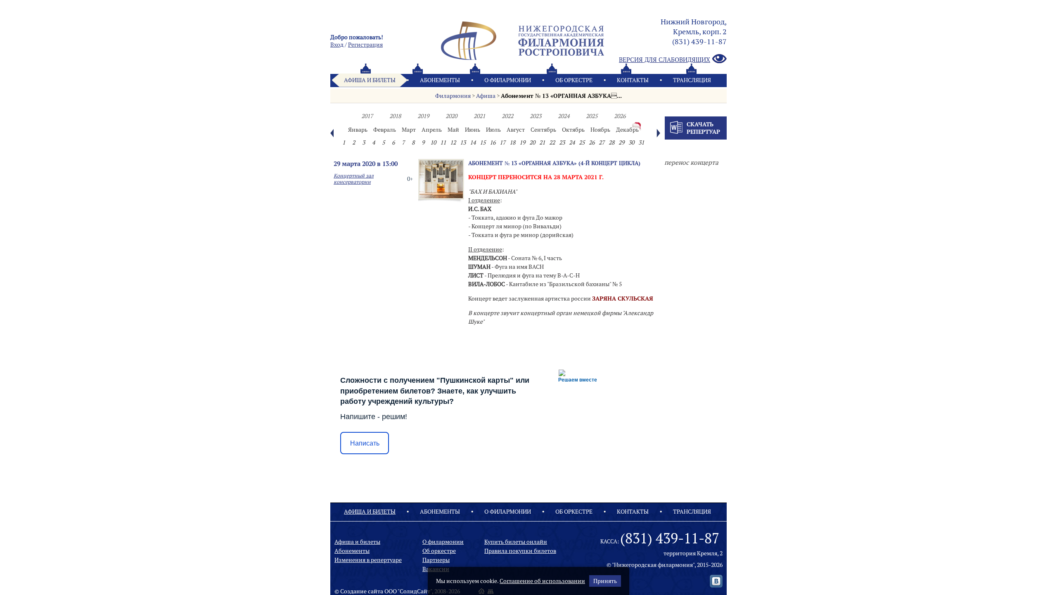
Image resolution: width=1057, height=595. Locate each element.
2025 (591, 116)
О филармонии (507, 80)
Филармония (453, 96)
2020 (451, 116)
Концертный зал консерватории (354, 178)
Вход (337, 44)
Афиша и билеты (370, 80)
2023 (535, 116)
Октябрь (573, 129)
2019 (423, 116)
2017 (367, 116)
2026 (620, 116)
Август (516, 129)
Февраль (384, 129)
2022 (507, 116)
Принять (605, 581)
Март (409, 129)
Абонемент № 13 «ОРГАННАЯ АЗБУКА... (561, 96)
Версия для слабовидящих (664, 60)
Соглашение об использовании (542, 581)
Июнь (472, 129)
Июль (493, 129)
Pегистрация (365, 44)
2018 (395, 116)
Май (453, 129)
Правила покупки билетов (520, 551)
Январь (357, 129)
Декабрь (627, 129)
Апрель (432, 129)
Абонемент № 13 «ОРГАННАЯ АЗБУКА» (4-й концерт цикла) (554, 163)
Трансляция (692, 80)
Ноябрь (600, 129)
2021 (479, 116)
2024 (563, 116)
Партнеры (436, 560)
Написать (364, 443)
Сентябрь (543, 129)
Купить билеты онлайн (515, 541)
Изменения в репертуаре (368, 560)
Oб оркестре (573, 80)
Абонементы (440, 80)
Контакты (633, 80)
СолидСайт (415, 591)
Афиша (485, 96)
